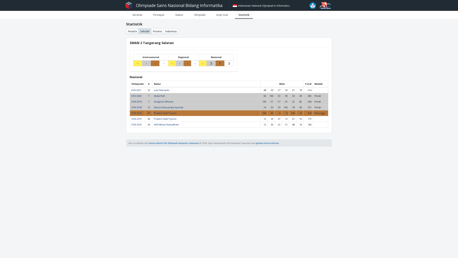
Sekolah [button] (144, 31)
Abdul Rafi (159, 95)
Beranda (137, 14)
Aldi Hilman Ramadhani (166, 124)
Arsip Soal (222, 14)
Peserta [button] (132, 31)
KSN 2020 (136, 95)
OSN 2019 (136, 101)
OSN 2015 (136, 118)
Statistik (243, 14)
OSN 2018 (136, 107)
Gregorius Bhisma (163, 101)
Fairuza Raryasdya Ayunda (168, 107)
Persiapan (158, 14)
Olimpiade (200, 14)
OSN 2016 (136, 113)
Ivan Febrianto (161, 90)
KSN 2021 (136, 90)
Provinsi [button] (157, 31)
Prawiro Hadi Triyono (165, 113)
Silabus (179, 14)
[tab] (137, 15)
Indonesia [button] (171, 31)
